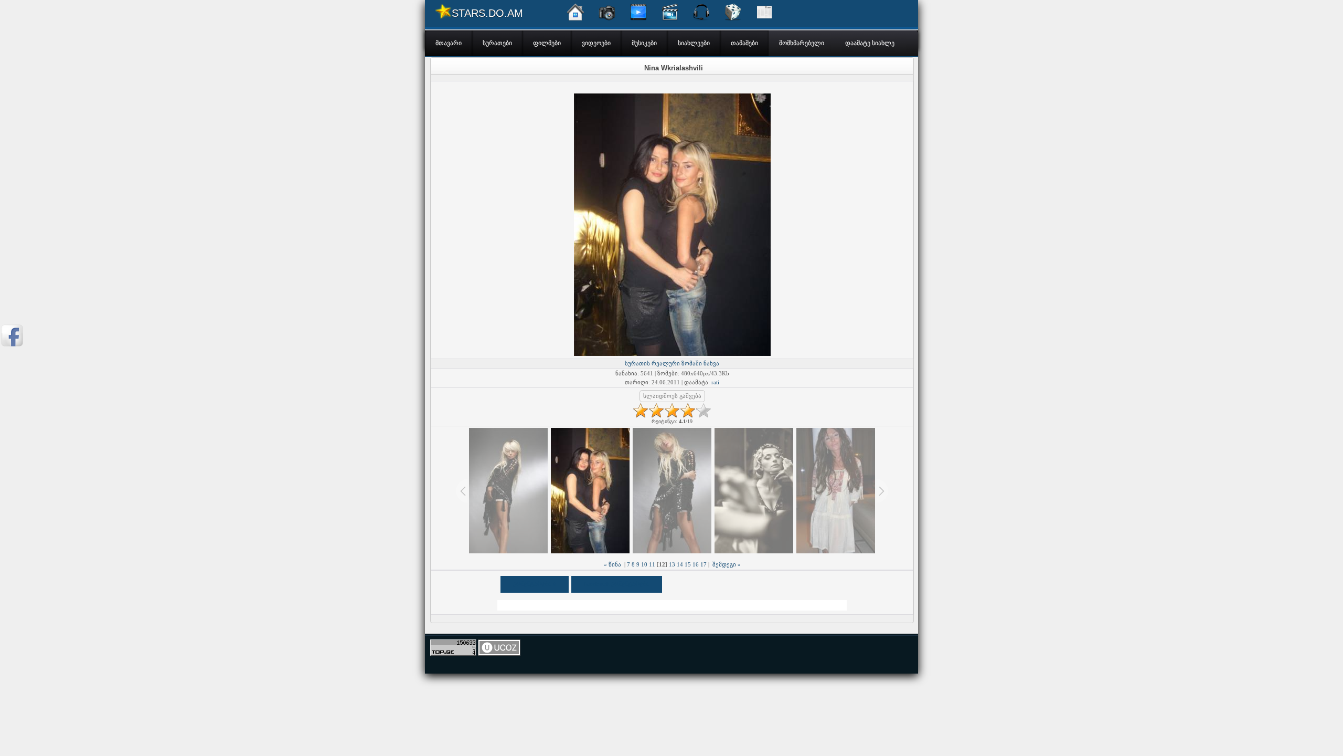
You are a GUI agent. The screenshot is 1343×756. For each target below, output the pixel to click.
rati (715, 382)
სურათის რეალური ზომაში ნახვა (672, 363)
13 (672, 564)
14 (680, 564)
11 (652, 564)
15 (688, 564)
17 (703, 564)
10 (644, 564)
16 (695, 564)
